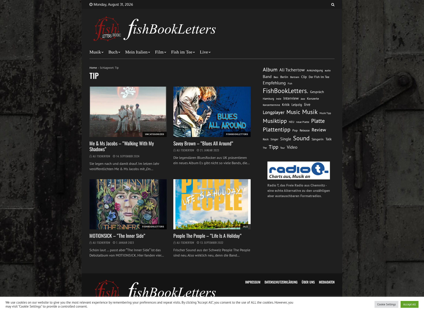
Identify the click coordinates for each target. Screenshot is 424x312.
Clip (304, 77)
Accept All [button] (409, 304)
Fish (290, 83)
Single (285, 138)
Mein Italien (136, 52)
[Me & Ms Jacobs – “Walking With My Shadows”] (128, 112)
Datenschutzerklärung (281, 282)
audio (328, 70)
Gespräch (317, 91)
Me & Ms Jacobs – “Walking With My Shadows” (121, 146)
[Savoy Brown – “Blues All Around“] (212, 112)
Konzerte (313, 99)
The (265, 147)
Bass (276, 77)
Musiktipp (275, 120)
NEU (291, 122)
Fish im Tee (181, 52)
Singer (274, 139)
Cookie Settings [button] (386, 304)
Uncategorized (154, 134)
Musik (95, 52)
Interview (291, 98)
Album (270, 69)
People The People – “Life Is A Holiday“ (207, 235)
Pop (295, 130)
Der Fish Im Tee (319, 77)
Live (204, 52)
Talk (329, 139)
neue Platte (302, 122)
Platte (318, 120)
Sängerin (318, 139)
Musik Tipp (325, 113)
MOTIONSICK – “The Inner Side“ (117, 235)
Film (159, 52)
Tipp (273, 146)
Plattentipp (276, 129)
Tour (282, 147)
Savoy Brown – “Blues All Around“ (203, 143)
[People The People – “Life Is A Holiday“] (212, 204)
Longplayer (273, 112)
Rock (266, 139)
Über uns (308, 282)
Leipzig (297, 104)
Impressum (252, 282)
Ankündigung (315, 70)
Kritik (286, 105)
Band (267, 76)
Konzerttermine (271, 105)
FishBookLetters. (285, 90)
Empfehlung (274, 83)
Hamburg (268, 99)
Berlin (284, 77)
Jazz (245, 226)
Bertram (294, 77)
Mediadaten (327, 282)
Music (293, 112)
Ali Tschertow (101, 156)
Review (319, 130)
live (307, 104)
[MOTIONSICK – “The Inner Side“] (128, 204)
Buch (113, 52)
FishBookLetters (237, 134)
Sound (301, 138)
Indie (278, 98)
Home (93, 68)
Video (292, 147)
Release (305, 130)
